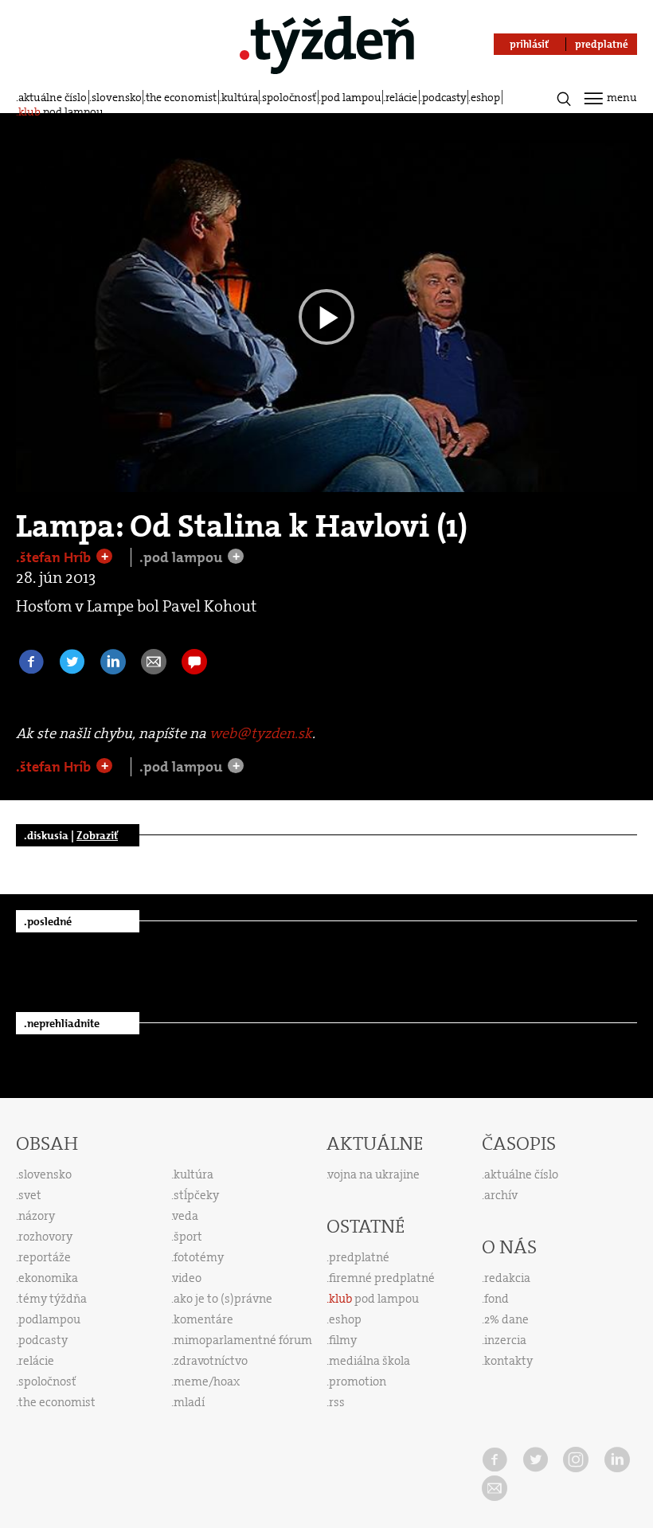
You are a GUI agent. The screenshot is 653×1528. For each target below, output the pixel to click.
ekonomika (48, 1278)
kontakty (508, 1361)
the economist (181, 97)
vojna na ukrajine (374, 1174)
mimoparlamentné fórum (243, 1340)
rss (337, 1402)
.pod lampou (182, 557)
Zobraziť (97, 835)
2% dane (506, 1319)
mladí (189, 1402)
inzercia (505, 1340)
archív (501, 1195)
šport (188, 1237)
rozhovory (45, 1237)
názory (36, 1216)
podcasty (444, 97)
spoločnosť (289, 97)
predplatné (359, 1257)
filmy (343, 1340)
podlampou (49, 1319)
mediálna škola (369, 1361)
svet (29, 1195)
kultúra (239, 97)
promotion (357, 1381)
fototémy (199, 1257)
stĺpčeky (196, 1195)
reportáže (44, 1257)
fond (496, 1299)
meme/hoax (207, 1381)
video (187, 1278)
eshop (485, 97)
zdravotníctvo (211, 1361)
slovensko (117, 97)
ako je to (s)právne (223, 1299)
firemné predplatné (382, 1278)
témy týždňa (52, 1299)
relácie (401, 97)
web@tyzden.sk (260, 733)
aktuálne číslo (52, 97)
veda (185, 1216)
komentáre (203, 1319)
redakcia (507, 1278)
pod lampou (351, 97)
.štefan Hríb (55, 557)
